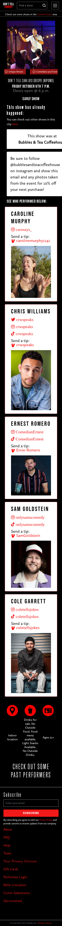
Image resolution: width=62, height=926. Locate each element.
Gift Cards (10, 869)
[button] (54, 5)
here (15, 124)
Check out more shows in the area (31, 14)
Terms (48, 923)
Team (7, 853)
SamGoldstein (27, 535)
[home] (8, 5)
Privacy (41, 923)
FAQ (6, 837)
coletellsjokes (27, 627)
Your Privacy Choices (20, 861)
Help (6, 845)
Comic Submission (16, 893)
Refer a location (14, 885)
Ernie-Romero (27, 449)
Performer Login (15, 877)
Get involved (12, 901)
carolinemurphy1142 (32, 240)
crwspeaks (24, 344)
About (7, 829)
